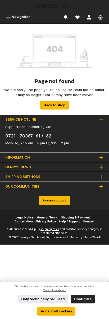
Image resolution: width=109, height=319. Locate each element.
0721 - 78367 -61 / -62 (28, 136)
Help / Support (69, 221)
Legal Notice (25, 217)
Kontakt (88, 221)
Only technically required (43, 299)
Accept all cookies (56, 311)
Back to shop (54, 105)
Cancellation (24, 221)
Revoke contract (54, 200)
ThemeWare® (92, 237)
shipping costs (49, 229)
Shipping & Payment (75, 217)
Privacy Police (46, 221)
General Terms (47, 217)
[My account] (89, 16)
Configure (83, 299)
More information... (54, 290)
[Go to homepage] (54, 6)
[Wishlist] (77, 16)
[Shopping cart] (100, 16)
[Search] (66, 16)
